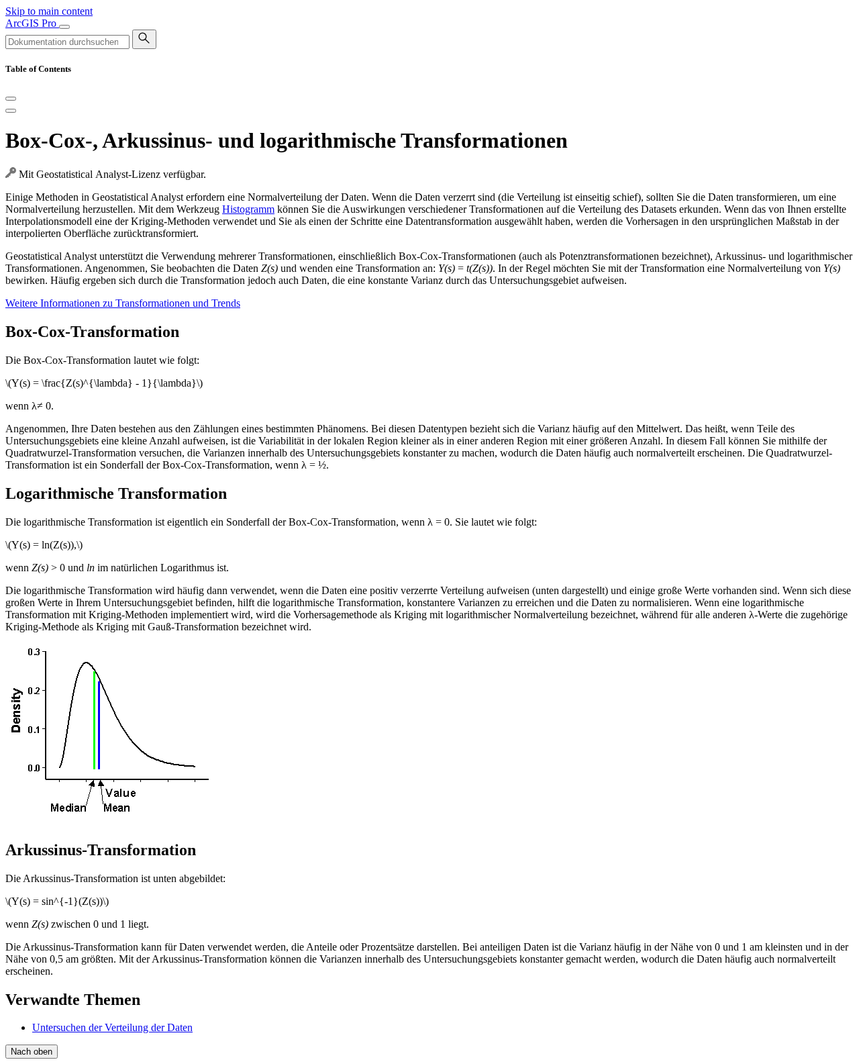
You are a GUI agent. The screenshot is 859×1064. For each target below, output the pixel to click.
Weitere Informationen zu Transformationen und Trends (122, 303)
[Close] (10, 99)
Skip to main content (49, 11)
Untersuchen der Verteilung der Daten (112, 1027)
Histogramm (248, 209)
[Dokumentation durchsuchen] (144, 39)
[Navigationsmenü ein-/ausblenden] (64, 27)
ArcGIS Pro (32, 23)
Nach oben (31, 1052)
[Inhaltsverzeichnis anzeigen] (10, 111)
